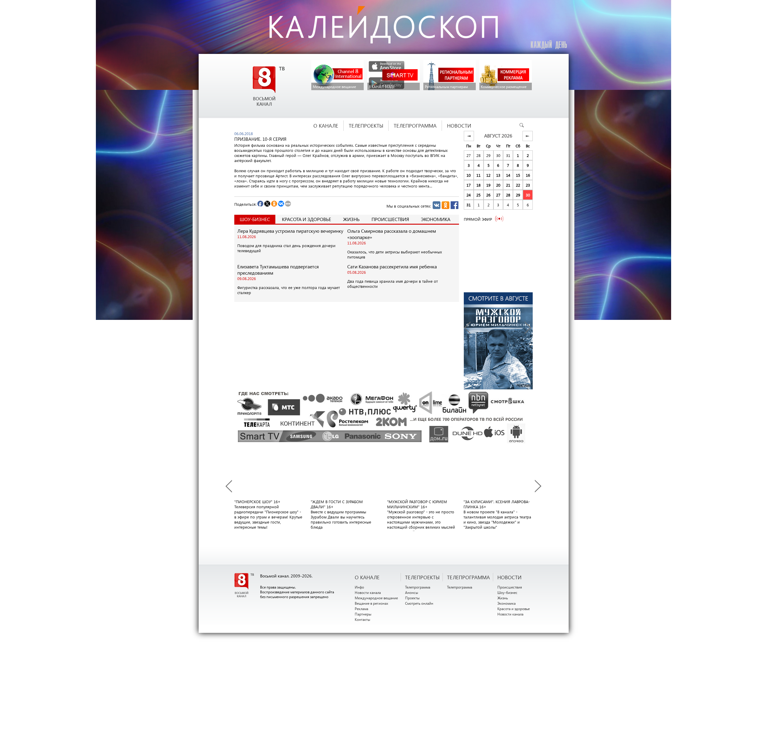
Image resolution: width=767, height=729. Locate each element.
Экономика (435, 219)
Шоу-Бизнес (255, 219)
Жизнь (351, 219)
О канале (367, 577)
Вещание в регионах (371, 603)
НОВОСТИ (509, 577)
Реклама (361, 608)
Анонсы (411, 592)
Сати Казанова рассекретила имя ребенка (392, 266)
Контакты (362, 619)
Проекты (412, 597)
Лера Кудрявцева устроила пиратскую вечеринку (290, 231)
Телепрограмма (417, 587)
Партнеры (363, 614)
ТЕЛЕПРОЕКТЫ (422, 577)
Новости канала (368, 592)
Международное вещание (376, 597)
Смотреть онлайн (419, 603)
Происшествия (390, 219)
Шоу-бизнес (507, 592)
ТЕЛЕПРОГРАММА (468, 577)
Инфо (359, 587)
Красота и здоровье (306, 219)
